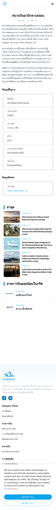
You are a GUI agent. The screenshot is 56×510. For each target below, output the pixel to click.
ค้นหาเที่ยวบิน (7, 416)
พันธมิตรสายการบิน (10, 439)
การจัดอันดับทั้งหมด (10, 464)
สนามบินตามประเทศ (10, 451)
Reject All (28, 503)
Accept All (28, 497)
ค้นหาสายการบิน (9, 429)
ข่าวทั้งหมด (6, 411)
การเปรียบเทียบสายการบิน (12, 434)
